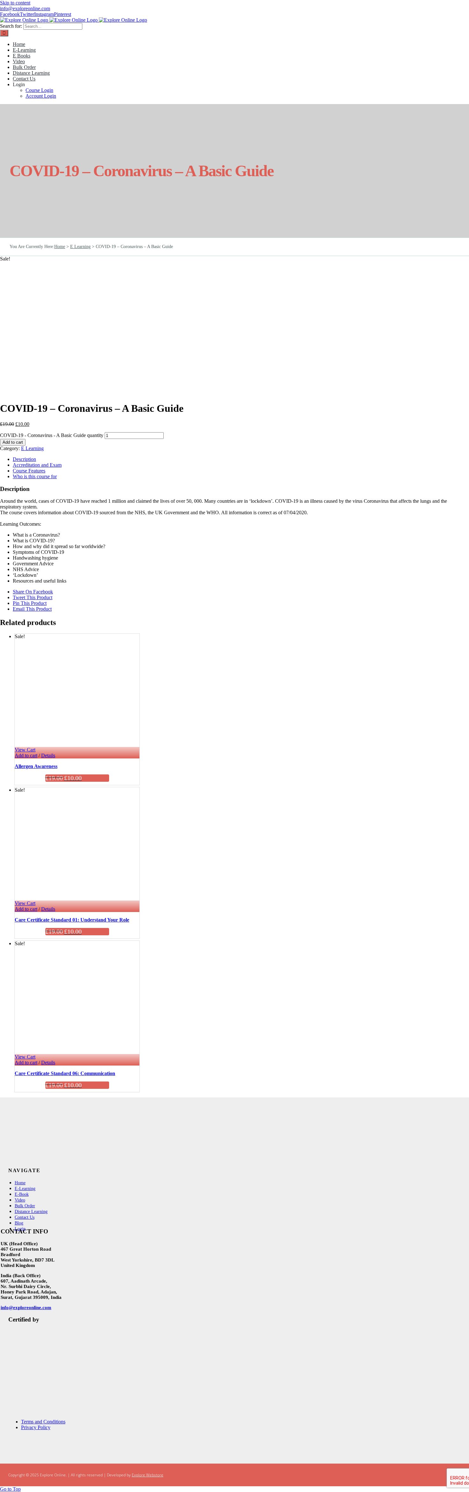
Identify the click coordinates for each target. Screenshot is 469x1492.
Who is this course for (35, 476)
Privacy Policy (35, 1427)
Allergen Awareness (36, 766)
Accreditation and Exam (37, 465)
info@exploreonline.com (25, 8)
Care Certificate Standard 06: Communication (65, 1073)
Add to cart (13, 442)
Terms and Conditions (43, 1421)
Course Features (29, 470)
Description (24, 459)
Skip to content (15, 2)
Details (48, 755)
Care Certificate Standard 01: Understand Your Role (72, 920)
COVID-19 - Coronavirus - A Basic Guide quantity (51, 435)
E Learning (32, 448)
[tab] (241, 459)
